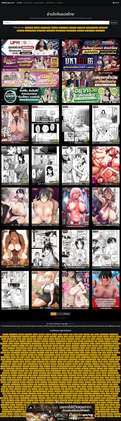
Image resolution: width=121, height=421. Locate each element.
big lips (8, 393)
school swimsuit (33, 368)
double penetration (61, 341)
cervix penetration (32, 364)
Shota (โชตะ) (73, 28)
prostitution (67, 348)
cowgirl (109, 382)
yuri (96, 341)
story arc (70, 353)
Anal (14, 339)
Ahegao (104, 373)
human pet (109, 350)
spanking (3, 382)
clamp (107, 393)
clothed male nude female (40, 391)
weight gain (68, 398)
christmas (92, 396)
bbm (49, 348)
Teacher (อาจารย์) (71, 31)
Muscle (106, 378)
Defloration (46, 393)
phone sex (30, 380)
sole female (14, 371)
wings (56, 353)
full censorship (13, 334)
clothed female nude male (14, 380)
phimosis (90, 389)
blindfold (102, 364)
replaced (29, 391)
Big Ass (87, 353)
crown (55, 357)
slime (105, 368)
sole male (33, 337)
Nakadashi (41, 334)
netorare (59, 343)
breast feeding (56, 380)
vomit (78, 387)
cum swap (109, 364)
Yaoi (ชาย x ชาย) (100, 31)
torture (116, 384)
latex (64, 362)
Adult (70, 334)
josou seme (14, 346)
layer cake (104, 366)
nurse (41, 366)
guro (111, 384)
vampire (72, 357)
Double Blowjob (41, 378)
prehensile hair (49, 400)
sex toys (51, 339)
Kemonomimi (75, 384)
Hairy (56, 396)
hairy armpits (40, 362)
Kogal (104, 353)
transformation (73, 359)
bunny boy (62, 350)
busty (65, 337)
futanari (70, 341)
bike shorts (83, 346)
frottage (68, 346)
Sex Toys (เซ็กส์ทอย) (30, 31)
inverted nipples (115, 357)
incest (89, 346)
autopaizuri (42, 398)
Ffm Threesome (22, 375)
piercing (14, 364)
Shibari (86, 398)
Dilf (29, 389)
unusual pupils (85, 343)
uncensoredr (109, 400)
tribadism (44, 387)
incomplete (44, 382)
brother (106, 348)
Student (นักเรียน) (45, 28)
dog (118, 400)
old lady (13, 391)
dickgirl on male (15, 353)
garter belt (4, 364)
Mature (17, 400)
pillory (80, 393)
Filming (74, 398)
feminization (116, 343)
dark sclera (111, 359)
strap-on (81, 350)
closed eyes (104, 387)
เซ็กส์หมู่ (3, 400)
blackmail (40, 348)
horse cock (15, 362)
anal (34, 339)
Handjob (98, 375)
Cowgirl (86, 396)
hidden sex (14, 373)
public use (74, 371)
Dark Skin (24, 389)
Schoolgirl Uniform (55, 389)
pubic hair (23, 400)
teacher (30, 348)
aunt (47, 362)
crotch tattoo (93, 355)
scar (47, 343)
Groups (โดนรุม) (103, 28)
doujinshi (52, 341)
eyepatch (41, 368)
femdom (75, 350)
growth (107, 391)
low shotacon (91, 384)
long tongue (54, 368)
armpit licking (30, 382)
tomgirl (63, 339)
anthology (18, 368)
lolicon (84, 366)
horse (46, 389)
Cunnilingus (111, 375)
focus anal (96, 364)
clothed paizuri (95, 391)
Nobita (103, 398)
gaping (17, 398)
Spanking (80, 396)
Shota (17, 355)
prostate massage (106, 343)
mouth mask (32, 393)
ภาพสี (118, 398)
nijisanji (70, 373)
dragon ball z (10, 400)
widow (102, 391)
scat (18, 357)
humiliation (116, 364)
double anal (77, 400)
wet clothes (106, 389)
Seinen (97, 334)
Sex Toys (14, 375)
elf (43, 343)
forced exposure (91, 359)
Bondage (48, 334)
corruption (5, 350)
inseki (8, 353)
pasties (47, 368)
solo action (4, 343)
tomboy (35, 373)
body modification (67, 380)
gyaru (88, 339)
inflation (99, 384)
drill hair (117, 389)
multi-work (30, 400)
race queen (64, 387)
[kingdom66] (60, 408)
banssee (115, 396)
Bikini (51, 396)
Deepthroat (83, 389)
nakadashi (52, 343)
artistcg (14, 393)
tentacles (107, 341)
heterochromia (56, 373)
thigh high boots (52, 382)
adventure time (104, 334)
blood (31, 346)
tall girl (66, 357)
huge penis (97, 387)
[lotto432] (30, 95)
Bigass (19, 339)
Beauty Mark (68, 396)
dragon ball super (111, 398)
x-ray (84, 337)
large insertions (106, 355)
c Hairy (65, 375)
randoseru (24, 393)
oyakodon (53, 364)
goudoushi (92, 368)
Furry (35, 384)
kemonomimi (36, 359)
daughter (90, 366)
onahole (77, 362)
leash (118, 380)
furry (91, 398)
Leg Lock (19, 378)
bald (45, 348)
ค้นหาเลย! (114, 22)
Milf (9, 375)
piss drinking (46, 364)
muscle (83, 348)
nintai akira (18, 387)
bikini (42, 357)
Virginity (118, 375)
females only (19, 359)
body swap (88, 382)
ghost (57, 393)
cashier (18, 391)
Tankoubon (4, 375)
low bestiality (107, 396)
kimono (92, 343)
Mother (85, 375)
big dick (94, 337)
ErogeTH (71, 324)
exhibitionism (75, 343)
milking (100, 362)
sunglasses (85, 400)
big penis (80, 341)
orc (7, 389)
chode (5, 396)
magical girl (99, 396)
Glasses (35, 334)
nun (60, 378)
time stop (47, 366)
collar (75, 341)
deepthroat (78, 337)
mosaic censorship (26, 343)
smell (48, 378)
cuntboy (93, 350)
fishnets (22, 396)
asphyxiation (37, 346)
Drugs (60, 334)
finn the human (114, 334)
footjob (78, 357)
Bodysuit (65, 334)
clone (68, 371)
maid (65, 353)
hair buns (47, 357)
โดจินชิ (116, 3)
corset (10, 396)
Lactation (53, 375)
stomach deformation (82, 355)
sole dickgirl (100, 339)
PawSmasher (63, 400)
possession (61, 364)
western (58, 355)
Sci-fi (92, 334)
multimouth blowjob (40, 380)
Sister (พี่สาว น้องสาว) (92, 28)
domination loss (47, 346)
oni (100, 355)
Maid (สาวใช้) (80, 31)
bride (70, 378)
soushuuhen (6, 384)
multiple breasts (6, 362)
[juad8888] (30, 79)
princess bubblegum (15, 337)
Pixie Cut (3, 380)
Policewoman (6, 373)
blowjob (39, 339)
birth (31, 371)
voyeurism (21, 371)
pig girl (103, 393)
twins (30, 373)
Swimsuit (28, 396)
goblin (25, 373)
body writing (37, 341)
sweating (78, 339)
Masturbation (72, 375)
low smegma (15, 382)
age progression (101, 382)
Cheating (35, 375)
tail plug (116, 350)
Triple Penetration (111, 380)
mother (13, 357)
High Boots (92, 380)
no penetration (34, 366)
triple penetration (55, 371)
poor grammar (10, 359)
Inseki (14, 378)
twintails (99, 337)
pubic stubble (87, 371)
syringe (56, 400)
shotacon (16, 343)
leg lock (34, 362)
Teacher (61, 396)
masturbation (70, 339)
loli (114, 400)
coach (23, 391)
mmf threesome (113, 362)
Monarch (61, 398)
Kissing (72, 391)
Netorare (34, 396)
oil (52, 357)
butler (111, 391)
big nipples (100, 368)
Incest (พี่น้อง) (81, 28)
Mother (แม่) (55, 28)
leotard (93, 339)
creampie (60, 337)
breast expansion (62, 359)
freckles (117, 368)
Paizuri (12, 355)
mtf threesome (94, 400)
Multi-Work (41, 396)
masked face (62, 382)
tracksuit (50, 391)
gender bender (45, 359)
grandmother (87, 364)
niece (69, 384)
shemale (116, 339)
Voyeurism (26, 378)
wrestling (81, 382)
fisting (9, 382)
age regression (5, 391)
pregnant (72, 355)
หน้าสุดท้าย (66, 314)
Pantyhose (80, 398)
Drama (75, 334)
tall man (114, 355)
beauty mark (75, 346)
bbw (101, 357)
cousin (24, 350)
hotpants (30, 355)
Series (47, 396)
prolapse (75, 364)
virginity (4, 348)
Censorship (18, 389)
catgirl (103, 350)
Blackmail (75, 389)
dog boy (69, 350)
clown (3, 389)
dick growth (114, 341)
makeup (39, 393)
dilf (64, 343)
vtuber (49, 373)
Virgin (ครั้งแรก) (41, 31)
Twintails (16, 396)
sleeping (100, 348)
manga (22, 362)
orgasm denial (75, 348)
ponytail (55, 346)
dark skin (45, 339)
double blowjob (112, 366)
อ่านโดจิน (60, 3)
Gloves (74, 396)
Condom (104, 375)
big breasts (24, 355)
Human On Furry (15, 384)
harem (82, 353)
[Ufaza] (91, 47)
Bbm (62, 389)
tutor (53, 348)
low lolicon (97, 366)
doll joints (11, 387)
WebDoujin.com (8, 2)
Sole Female (28, 334)
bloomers (61, 346)
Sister (29, 375)
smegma (5, 341)
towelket (11, 398)
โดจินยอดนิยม (28, 3)
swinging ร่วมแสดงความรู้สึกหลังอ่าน (66, 366)
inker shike (40, 337)
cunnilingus (54, 359)
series (36, 400)
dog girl (3, 368)
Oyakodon (33, 378)
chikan (110, 348)
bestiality (41, 389)
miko (40, 364)
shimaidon (6, 371)
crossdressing (6, 346)
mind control (11, 348)
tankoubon (53, 362)
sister (98, 350)
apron (87, 348)
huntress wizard (4, 337)
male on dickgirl (108, 339)
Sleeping (54, 398)
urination (55, 350)
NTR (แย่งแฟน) (29, 28)
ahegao (46, 337)
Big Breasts (96, 371)
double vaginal (77, 373)
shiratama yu (114, 393)
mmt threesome (5, 366)
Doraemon (97, 398)
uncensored (53, 337)
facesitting (70, 362)
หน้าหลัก (20, 2)
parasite (75, 380)
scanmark (29, 341)
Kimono (49, 398)
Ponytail (52, 393)
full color (5, 334)
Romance (86, 334)
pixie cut (75, 382)
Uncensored (58, 391)
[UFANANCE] (91, 79)
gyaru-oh (21, 346)
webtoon (21, 334)
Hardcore (29, 339)
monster (94, 362)
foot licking (63, 384)
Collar (101, 378)
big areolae (107, 357)
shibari (48, 371)
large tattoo (82, 359)
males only (22, 341)
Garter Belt (91, 375)
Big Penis (23, 384)
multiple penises (89, 341)
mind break (18, 350)
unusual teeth (37, 387)
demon (12, 350)
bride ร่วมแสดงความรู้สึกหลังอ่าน (69, 393)
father (81, 380)
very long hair (72, 387)
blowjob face (42, 373)
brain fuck (111, 368)
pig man (106, 362)
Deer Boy (30, 384)
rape (27, 346)
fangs (88, 337)
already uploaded (27, 387)
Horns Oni (86, 391)
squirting (106, 337)
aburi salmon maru (114, 387)
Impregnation (95, 378)
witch (112, 389)
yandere (3, 353)
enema (20, 364)
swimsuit (57, 339)
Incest (99, 353)
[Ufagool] (30, 47)
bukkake (20, 373)
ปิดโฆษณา (61, 402)
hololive (64, 373)
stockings (71, 337)
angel (61, 353)
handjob (112, 337)
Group (24, 339)
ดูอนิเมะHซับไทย (39, 3)
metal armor (34, 398)
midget (81, 364)
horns (98, 359)
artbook (42, 400)
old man (40, 355)
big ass (27, 357)
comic (63, 371)
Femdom (6, 355)
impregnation (65, 355)
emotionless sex (5, 357)
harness (83, 378)
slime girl (25, 368)
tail (119, 366)
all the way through (16, 366)
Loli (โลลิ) (36, 28)
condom (98, 343)
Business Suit (78, 391)
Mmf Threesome (112, 371)
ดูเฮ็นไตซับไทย (50, 3)
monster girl (26, 337)
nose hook (76, 378)
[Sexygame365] (30, 63)
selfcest (77, 353)
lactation (27, 362)
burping (84, 387)
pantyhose (59, 348)
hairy (117, 346)
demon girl (68, 364)
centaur (118, 359)
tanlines (42, 350)
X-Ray (88, 378)
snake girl (104, 359)
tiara (4, 393)
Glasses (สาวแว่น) (60, 31)
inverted (118, 337)
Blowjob (98, 373)
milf (36, 355)
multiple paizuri (63, 368)
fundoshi (101, 400)
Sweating (112, 378)
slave (27, 371)
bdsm (24, 364)
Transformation (42, 384)
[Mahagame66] (91, 63)
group (82, 362)
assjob (29, 350)
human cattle (115, 382)
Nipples (9, 378)
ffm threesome (86, 357)
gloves (47, 353)
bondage (11, 341)
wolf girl (80, 371)
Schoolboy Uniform (44, 375)
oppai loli (89, 387)
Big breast (117, 353)
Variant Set (84, 384)
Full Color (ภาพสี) (63, 28)
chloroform (85, 368)
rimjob (83, 339)
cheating (68, 343)
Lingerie (79, 375)
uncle (100, 346)
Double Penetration (113, 373)
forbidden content (49, 355)
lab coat (69, 382)
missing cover (97, 389)
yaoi (17, 341)
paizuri (33, 357)
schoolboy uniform (109, 346)
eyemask (23, 382)
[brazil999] (91, 95)
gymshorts (54, 378)
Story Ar (60, 375)
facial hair (93, 348)
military (71, 368)
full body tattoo (25, 398)
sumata (49, 380)
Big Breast (93, 353)
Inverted (3, 378)
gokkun (37, 382)
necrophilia (56, 387)
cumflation (26, 366)
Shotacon (34, 389)
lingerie (3, 359)
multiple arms (4, 398)
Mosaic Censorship (53, 384)
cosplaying (95, 346)
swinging (53, 366)
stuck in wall (45, 341)
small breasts (27, 359)
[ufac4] (60, 416)
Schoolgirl (110, 353)
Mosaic (11, 389)
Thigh (85, 380)
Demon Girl (65, 391)
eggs (19, 393)
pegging (87, 350)
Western (70, 400)
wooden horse (87, 393)
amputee (4, 387)
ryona (50, 387)
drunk (37, 357)
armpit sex (65, 378)
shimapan (35, 350)
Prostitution (68, 389)
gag (10, 364)
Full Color (54, 334)
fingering (9, 339)
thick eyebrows (10, 368)
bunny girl (88, 362)
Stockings (92, 373)
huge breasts (95, 357)
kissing (24, 380)
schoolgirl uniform (21, 348)
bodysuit (59, 362)
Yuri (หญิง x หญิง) (89, 31)
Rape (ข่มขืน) (20, 31)
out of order (96, 393)
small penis (49, 350)
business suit (40, 353)
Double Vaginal (100, 380)
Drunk (117, 378)
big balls (117, 391)
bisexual (79, 366)
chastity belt (24, 353)
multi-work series (36, 343)
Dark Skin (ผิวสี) (51, 31)
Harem (80, 334)
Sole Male (85, 373)
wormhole (105, 384)
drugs (34, 348)
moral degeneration (39, 371)
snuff (51, 353)
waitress (61, 357)
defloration (32, 353)
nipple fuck (77, 368)
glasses (10, 343)
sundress (116, 348)
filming (22, 357)
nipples (4, 339)
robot (93, 382)
